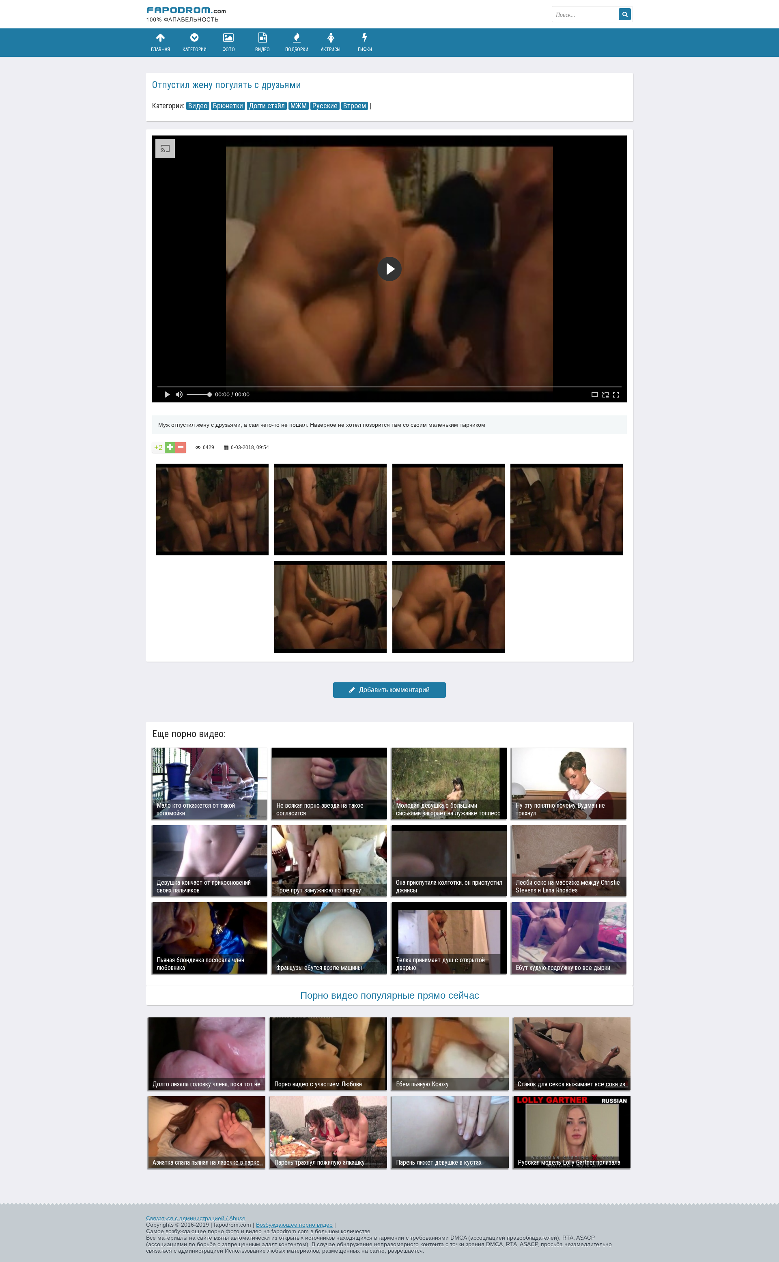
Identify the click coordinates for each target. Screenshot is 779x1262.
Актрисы (330, 49)
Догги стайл (267, 106)
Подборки (296, 49)
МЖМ (299, 106)
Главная (160, 49)
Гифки (365, 49)
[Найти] (625, 14)
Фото (228, 49)
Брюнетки (228, 106)
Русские (325, 106)
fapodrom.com (186, 14)
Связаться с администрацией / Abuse (195, 1218)
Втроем (354, 106)
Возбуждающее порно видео (294, 1224)
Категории (195, 49)
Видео (262, 49)
